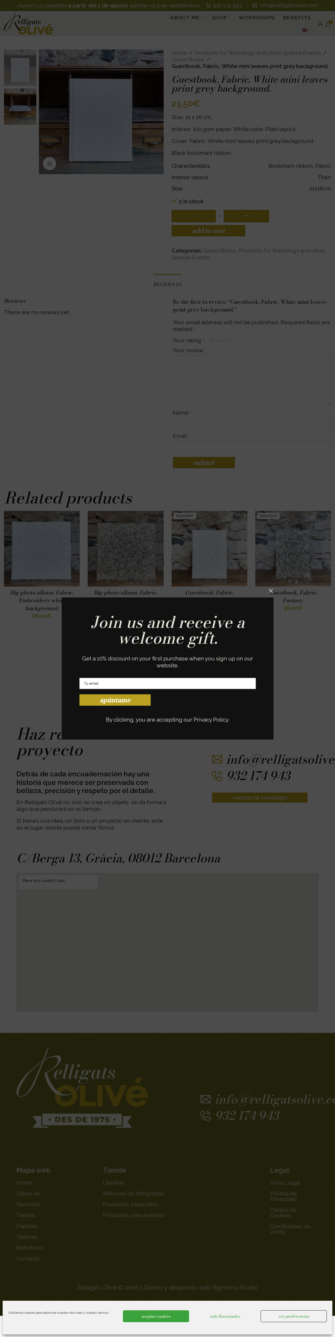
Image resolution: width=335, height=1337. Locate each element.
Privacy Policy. (211, 719)
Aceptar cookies (156, 1316)
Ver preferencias (293, 1316)
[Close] (271, 590)
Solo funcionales (225, 1316)
